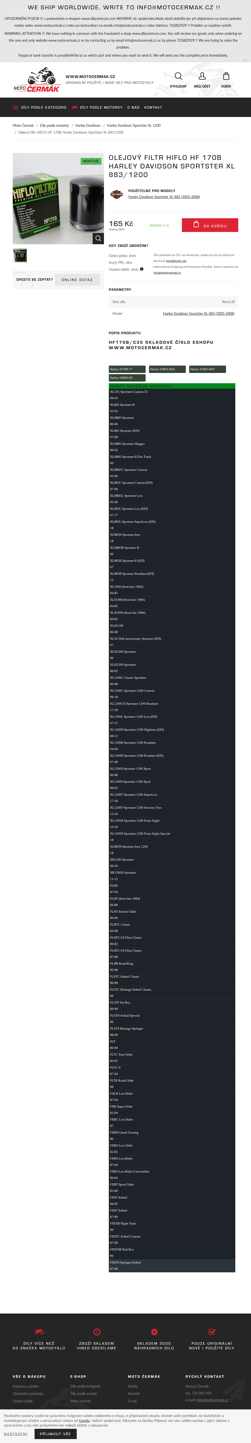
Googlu (84, 1420)
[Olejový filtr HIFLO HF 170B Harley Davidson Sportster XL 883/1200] (58, 198)
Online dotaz (77, 279)
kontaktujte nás (176, 261)
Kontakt (153, 107)
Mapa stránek (80, 1400)
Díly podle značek (83, 1393)
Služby (133, 1386)
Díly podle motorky (101, 107)
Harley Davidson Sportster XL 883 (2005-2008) (164, 196)
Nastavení (16, 1433)
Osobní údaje (23, 1400)
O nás (133, 107)
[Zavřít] (245, 61)
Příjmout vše (55, 1433)
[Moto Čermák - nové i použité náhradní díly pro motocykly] (37, 79)
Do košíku (214, 226)
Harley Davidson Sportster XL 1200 (134, 125)
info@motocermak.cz (167, 272)
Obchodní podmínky (28, 1393)
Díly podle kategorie (44, 107)
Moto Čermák (23, 125)
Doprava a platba (26, 1386)
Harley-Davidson (87, 125)
